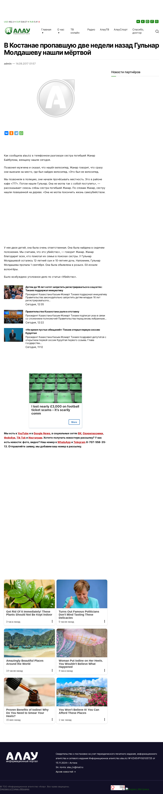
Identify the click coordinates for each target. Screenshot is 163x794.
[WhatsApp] (21, 133)
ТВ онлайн (75, 31)
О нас (60, 29)
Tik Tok (21, 437)
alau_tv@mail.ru (75, 767)
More (74, 422)
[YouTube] (157, 21)
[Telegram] (16, 133)
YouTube (23, 433)
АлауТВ (104, 29)
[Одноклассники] (143, 21)
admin (8, 63)
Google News (42, 433)
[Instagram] (147, 21)
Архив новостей (64, 771)
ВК (80, 433)
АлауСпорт (121, 29)
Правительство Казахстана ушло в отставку (52, 311)
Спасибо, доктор (138, 31)
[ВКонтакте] (138, 21)
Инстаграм (35, 437)
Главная (46, 29)
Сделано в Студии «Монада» (14, 789)
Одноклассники (93, 433)
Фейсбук (9, 437)
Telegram (79, 442)
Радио (91, 29)
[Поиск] (157, 31)
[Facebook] (152, 21)
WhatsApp (64, 442)
